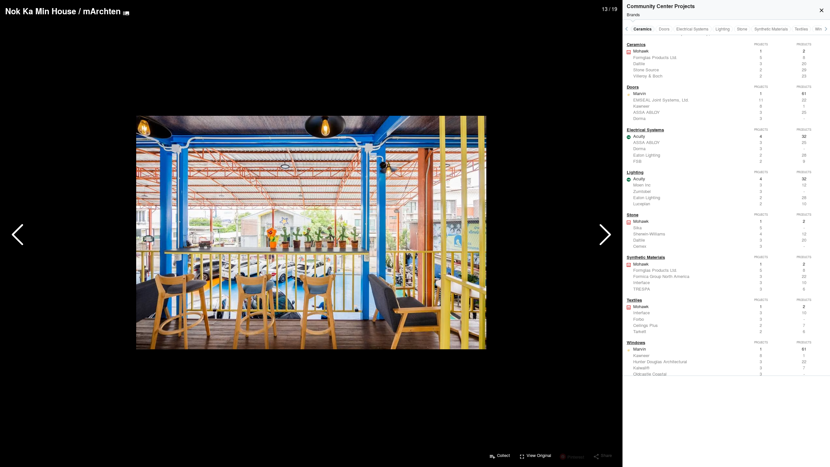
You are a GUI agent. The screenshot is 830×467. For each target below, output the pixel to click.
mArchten (102, 11)
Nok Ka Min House (40, 11)
